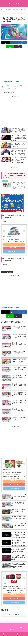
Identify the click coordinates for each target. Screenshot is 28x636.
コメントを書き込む (14, 614)
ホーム (7, 627)
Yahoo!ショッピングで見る (14, 251)
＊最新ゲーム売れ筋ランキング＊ (10, 81)
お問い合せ (20, 627)
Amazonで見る (14, 243)
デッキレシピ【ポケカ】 (8, 272)
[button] (18, 46)
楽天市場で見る (14, 247)
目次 (12, 167)
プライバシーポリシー (14, 629)
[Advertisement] (14, 65)
